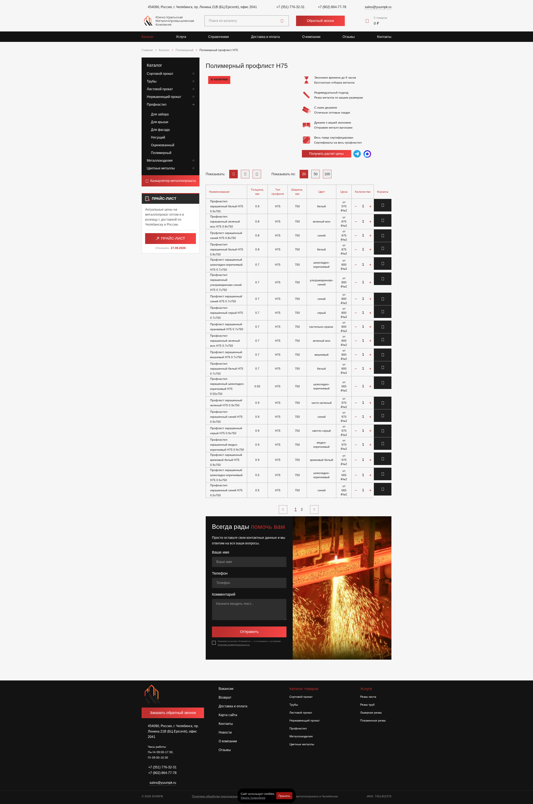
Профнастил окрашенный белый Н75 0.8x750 (226, 249)
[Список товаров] (245, 174)
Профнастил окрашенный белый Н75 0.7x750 (226, 368)
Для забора (160, 114)
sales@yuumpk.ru (378, 7)
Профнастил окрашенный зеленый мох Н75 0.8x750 (225, 221)
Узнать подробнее (253, 797)
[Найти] (282, 21)
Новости (225, 732)
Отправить (249, 632)
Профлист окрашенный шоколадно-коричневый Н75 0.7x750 (226, 264)
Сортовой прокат (160, 73)
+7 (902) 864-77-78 (332, 7)
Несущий (158, 137)
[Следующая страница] (314, 509)
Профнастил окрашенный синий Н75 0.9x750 (226, 416)
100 (327, 174)
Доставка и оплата (265, 37)
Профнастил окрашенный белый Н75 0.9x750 (226, 206)
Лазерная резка (371, 712)
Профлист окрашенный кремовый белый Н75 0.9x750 (226, 459)
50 (316, 174)
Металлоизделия (160, 160)
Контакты (384, 37)
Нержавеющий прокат (164, 97)
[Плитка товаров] (257, 174)
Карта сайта (228, 715)
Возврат (225, 697)
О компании (311, 37)
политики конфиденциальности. (234, 645)
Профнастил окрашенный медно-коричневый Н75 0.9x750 (227, 444)
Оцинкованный (162, 145)
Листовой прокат (160, 89)
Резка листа (368, 696)
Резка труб (367, 704)
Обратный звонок (320, 21)
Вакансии (226, 688)
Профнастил (156, 104)
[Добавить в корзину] (382, 205)
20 (304, 174)
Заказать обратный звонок (173, 713)
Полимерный (161, 153)
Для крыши (159, 122)
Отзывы (348, 37)
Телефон (220, 573)
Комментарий (223, 594)
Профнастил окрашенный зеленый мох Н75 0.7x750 (225, 340)
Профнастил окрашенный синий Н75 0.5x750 (226, 490)
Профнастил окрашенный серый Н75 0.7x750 (226, 312)
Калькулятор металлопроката (173, 181)
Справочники (218, 37)
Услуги (181, 37)
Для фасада (160, 129)
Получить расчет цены (326, 153)
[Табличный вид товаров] (233, 174)
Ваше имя (220, 552)
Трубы (152, 81)
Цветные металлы (161, 168)
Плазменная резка (373, 720)
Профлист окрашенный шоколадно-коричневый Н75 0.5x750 (226, 475)
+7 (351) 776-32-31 (290, 7)
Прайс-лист (173, 238)
